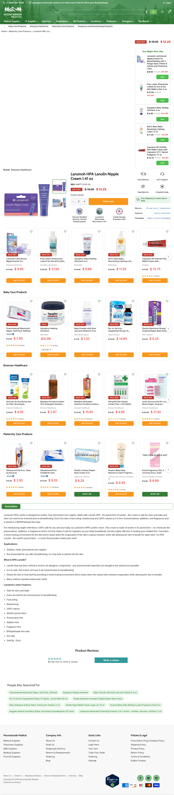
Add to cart (19, 280)
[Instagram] (148, 778)
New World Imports (81, 335)
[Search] (153, 12)
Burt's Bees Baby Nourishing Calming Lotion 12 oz (121, 261)
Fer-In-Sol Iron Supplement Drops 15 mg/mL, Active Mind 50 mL (120, 330)
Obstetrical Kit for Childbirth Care (48, 471)
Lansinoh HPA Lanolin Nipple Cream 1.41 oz (42, 31)
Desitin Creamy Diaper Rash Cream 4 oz (84, 471)
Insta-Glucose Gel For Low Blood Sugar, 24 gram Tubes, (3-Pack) (154, 404)
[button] (146, 12)
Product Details (77, 195)
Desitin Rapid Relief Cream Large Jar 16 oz (85, 705)
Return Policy (137, 752)
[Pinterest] (156, 778)
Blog (48, 760)
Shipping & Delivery (55, 748)
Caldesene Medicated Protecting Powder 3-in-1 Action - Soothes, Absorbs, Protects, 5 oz (120, 711)
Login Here (93, 744)
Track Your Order (96, 752)
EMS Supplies (10, 748)
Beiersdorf (78, 265)
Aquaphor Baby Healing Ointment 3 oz (85, 259)
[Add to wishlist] (31, 231)
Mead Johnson (114, 335)
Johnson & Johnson (81, 477)
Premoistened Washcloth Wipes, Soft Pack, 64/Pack (18, 329)
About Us (50, 740)
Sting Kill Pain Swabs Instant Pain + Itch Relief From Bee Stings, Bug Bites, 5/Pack (119, 405)
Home (4, 31)
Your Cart (93, 748)
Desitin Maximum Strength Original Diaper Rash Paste (154, 329)
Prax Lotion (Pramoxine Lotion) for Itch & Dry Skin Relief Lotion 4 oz (52, 261)
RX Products (79, 21)
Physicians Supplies (13, 744)
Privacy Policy (137, 748)
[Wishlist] (162, 12)
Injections (46, 21)
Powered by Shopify (12, 782)
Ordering (50, 756)
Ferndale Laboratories (48, 265)
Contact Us (93, 740)
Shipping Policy (138, 744)
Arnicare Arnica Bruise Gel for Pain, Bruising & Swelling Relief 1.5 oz (18, 404)
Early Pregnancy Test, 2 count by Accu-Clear (153, 471)
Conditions (96, 21)
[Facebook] (140, 778)
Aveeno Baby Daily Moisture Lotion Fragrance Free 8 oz (120, 472)
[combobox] (101, 12)
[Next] (168, 257)
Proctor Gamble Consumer (152, 477)
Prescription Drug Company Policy (147, 740)
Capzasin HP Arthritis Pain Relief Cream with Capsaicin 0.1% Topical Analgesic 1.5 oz (154, 262)
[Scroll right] (169, 26)
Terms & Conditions (140, 756)
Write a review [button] (111, 660)
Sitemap (92, 760)
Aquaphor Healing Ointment (48, 329)
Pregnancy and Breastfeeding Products (95, 26)
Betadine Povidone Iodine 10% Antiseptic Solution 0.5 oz (52, 404)
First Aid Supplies (12, 756)
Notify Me (87, 494)
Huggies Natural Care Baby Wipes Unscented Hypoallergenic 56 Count (41, 711)
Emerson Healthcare (39, 26)
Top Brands (144, 21)
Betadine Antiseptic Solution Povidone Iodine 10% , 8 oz (86, 404)
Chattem (145, 265)
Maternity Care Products (63, 26)
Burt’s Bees (112, 265)
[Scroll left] (4, 26)
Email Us (50, 744)
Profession (112, 21)
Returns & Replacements (58, 752)
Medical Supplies (12, 21)
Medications (62, 21)
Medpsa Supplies (11, 752)
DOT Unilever (147, 335)
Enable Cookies (138, 760)
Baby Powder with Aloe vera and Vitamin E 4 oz (85, 329)
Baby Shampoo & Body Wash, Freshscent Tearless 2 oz (34, 705)
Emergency (127, 21)
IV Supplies (30, 21)
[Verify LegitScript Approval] (112, 781)
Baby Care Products (17, 26)
